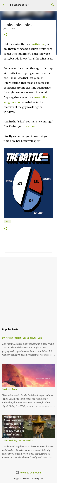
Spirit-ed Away (9, 389)
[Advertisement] (28, 290)
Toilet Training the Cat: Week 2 (17, 440)
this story (28, 126)
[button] (5, 35)
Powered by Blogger (30, 472)
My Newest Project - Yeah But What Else (22, 338)
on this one (38, 44)
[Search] (53, 4)
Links (7, 222)
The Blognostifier (18, 4)
